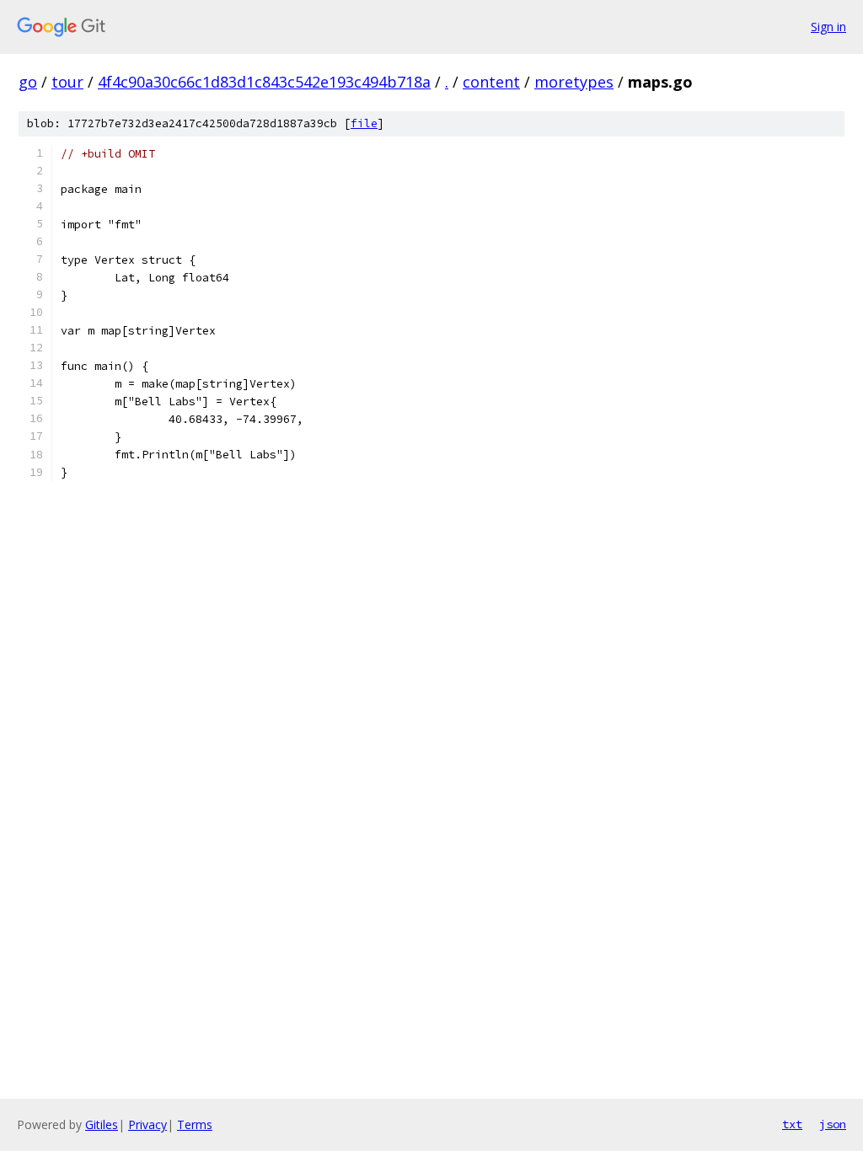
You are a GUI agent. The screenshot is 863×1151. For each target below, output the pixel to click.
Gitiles (101, 1124)
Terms (194, 1124)
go (28, 82)
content (491, 82)
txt (792, 1124)
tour (67, 82)
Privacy (147, 1124)
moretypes (574, 82)
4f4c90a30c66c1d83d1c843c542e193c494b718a (264, 82)
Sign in (828, 27)
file (364, 123)
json (832, 1124)
